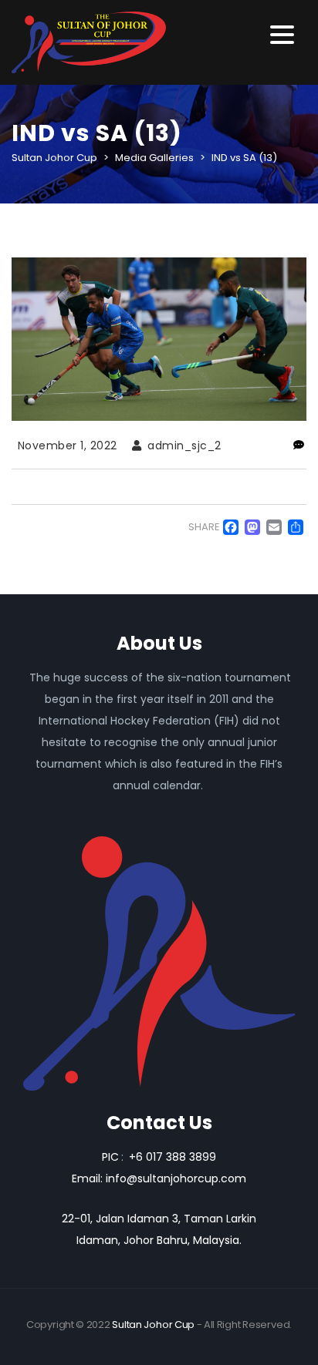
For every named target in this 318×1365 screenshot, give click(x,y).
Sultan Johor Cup (153, 1324)
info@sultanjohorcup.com (176, 1178)
